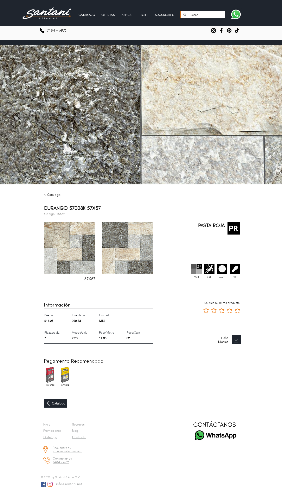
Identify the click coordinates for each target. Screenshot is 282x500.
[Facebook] (221, 30)
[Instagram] (213, 30)
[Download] (236, 339)
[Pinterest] (229, 30)
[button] (128, 13)
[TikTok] (237, 30)
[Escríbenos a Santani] (236, 14)
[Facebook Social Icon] (43, 484)
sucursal (58, 451)
